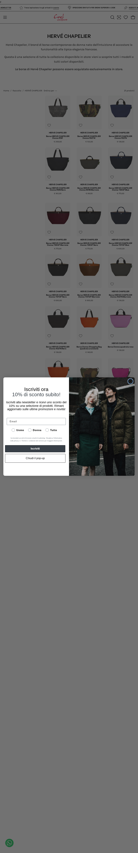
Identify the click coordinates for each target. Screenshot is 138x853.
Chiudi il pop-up (35, 458)
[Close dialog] (130, 381)
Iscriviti (35, 448)
